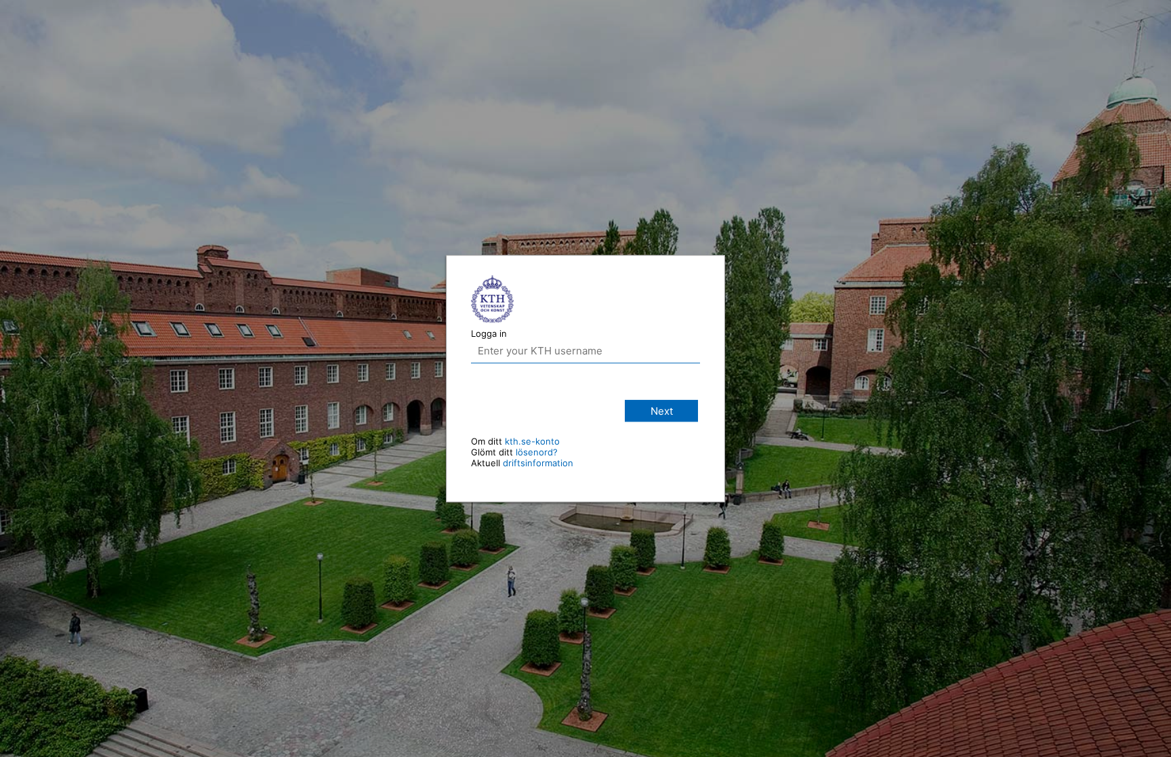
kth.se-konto (532, 441)
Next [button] (662, 411)
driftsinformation (538, 462)
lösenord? (537, 452)
